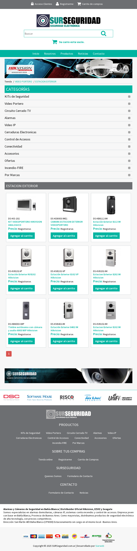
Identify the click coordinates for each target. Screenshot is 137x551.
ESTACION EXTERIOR (45, 81)
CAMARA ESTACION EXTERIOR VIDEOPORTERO (67, 223)
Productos (66, 53)
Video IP (10, 125)
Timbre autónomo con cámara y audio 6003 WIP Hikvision (25, 329)
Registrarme (65, 459)
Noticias (83, 53)
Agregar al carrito (21, 235)
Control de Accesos (17, 139)
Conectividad (13, 146)
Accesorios (12, 153)
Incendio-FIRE (14, 168)
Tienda (8, 81)
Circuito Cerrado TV (18, 111)
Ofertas (10, 161)
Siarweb (99, 545)
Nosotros (50, 53)
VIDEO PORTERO (23, 81)
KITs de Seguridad (17, 96)
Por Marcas (12, 175)
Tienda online (46, 459)
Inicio (35, 53)
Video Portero (14, 103)
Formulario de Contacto (80, 476)
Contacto (99, 53)
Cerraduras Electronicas (20, 132)
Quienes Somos (53, 476)
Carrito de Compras (88, 459)
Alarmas (10, 118)
